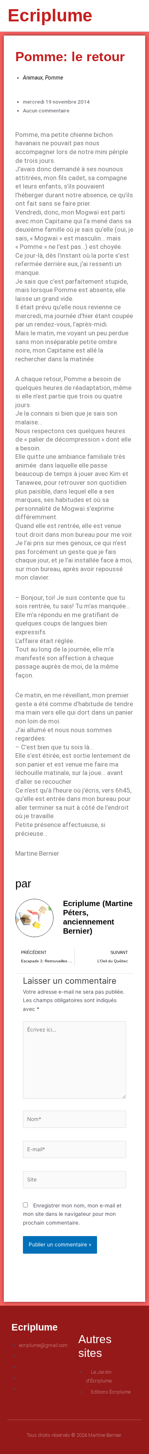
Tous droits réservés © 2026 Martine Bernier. (74, 1435)
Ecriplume (50, 15)
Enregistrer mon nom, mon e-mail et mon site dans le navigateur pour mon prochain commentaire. (72, 1214)
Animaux (33, 78)
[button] (124, 15)
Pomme (54, 78)
